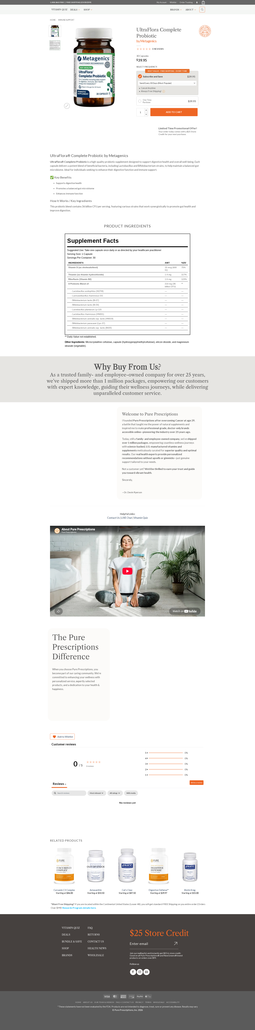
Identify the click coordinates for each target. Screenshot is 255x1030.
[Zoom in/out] (3, 1017)
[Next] (120, 67)
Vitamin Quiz (59, 9)
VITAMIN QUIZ (71, 927)
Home (53, 20)
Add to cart (174, 112)
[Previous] (68, 67)
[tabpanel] (127, 812)
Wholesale (159, 1002)
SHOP (65, 948)
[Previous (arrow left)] (3, 1025)
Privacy (139, 1002)
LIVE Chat (126, 517)
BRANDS (67, 955)
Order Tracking (186, 2)
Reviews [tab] (59, 783)
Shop (87, 9)
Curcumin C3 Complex (64, 890)
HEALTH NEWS (97, 948)
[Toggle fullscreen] (11, 1017)
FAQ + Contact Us (125, 1002)
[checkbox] (131, 793)
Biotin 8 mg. (190, 890)
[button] (203, 2)
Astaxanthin (96, 890)
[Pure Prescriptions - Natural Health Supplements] (127, 9)
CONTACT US (96, 941)
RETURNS (94, 934)
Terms (148, 1002)
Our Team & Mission (104, 1002)
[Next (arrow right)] (11, 1025)
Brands (174, 9)
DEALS (66, 934)
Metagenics (148, 41)
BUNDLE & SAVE (72, 941)
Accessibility (173, 1002)
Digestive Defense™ (159, 890)
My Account (161, 2)
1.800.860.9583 (57, 2)
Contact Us (113, 517)
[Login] (197, 2)
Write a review (196, 782)
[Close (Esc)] (28, 1017)
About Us (88, 1002)
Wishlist (173, 2)
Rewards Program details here (79, 907)
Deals (73, 9)
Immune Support (66, 20)
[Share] (20, 1017)
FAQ (90, 927)
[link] (133, 972)
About (189, 9)
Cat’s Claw (127, 890)
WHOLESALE (96, 955)
